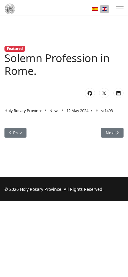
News (54, 110)
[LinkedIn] (118, 93)
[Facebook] (90, 93)
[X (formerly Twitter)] (104, 93)
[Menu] (120, 9)
